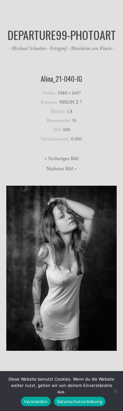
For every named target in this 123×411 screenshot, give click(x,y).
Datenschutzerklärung (79, 401)
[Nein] (115, 391)
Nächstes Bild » (61, 168)
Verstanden (36, 401)
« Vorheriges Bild (61, 158)
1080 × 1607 (69, 93)
